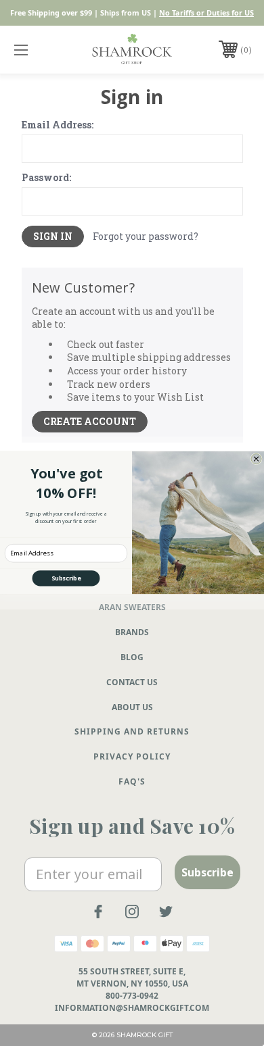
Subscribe (66, 578)
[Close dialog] (256, 459)
